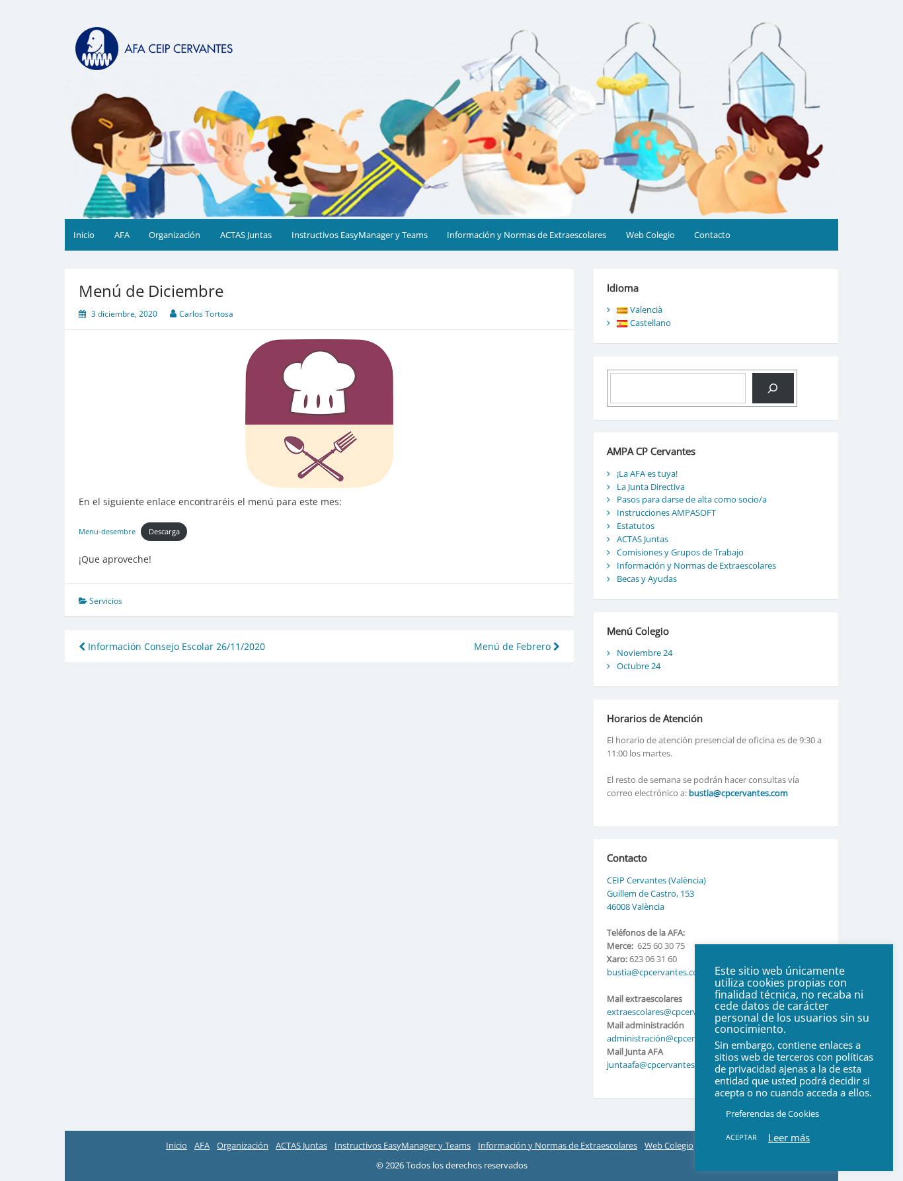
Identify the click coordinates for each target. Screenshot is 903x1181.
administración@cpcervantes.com (673, 1038)
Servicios (105, 600)
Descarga (164, 531)
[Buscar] (773, 388)
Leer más (789, 1137)
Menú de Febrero (513, 646)
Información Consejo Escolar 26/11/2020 (175, 646)
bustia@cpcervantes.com (738, 793)
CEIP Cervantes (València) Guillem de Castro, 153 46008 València (656, 893)
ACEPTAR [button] (741, 1137)
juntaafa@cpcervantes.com (660, 1065)
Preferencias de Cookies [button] (772, 1114)
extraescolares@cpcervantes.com (672, 1012)
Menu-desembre (107, 531)
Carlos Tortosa (206, 313)
